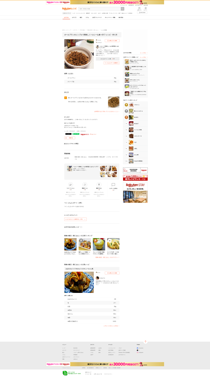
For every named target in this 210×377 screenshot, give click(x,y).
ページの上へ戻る (145, 342)
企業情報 (83, 367)
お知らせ (75, 359)
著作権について (98, 367)
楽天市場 (146, 5)
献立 (81, 17)
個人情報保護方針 (90, 367)
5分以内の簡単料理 (93, 157)
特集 (63, 359)
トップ (63, 348)
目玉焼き (130, 13)
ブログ (120, 348)
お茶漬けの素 (105, 13)
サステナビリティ (108, 374)
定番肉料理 (92, 348)
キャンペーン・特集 (110, 17)
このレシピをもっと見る (110, 326)
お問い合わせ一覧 (98, 374)
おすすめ (66, 17)
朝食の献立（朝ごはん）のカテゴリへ (107, 257)
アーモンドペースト (113, 13)
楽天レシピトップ (66, 30)
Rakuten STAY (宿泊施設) (124, 352)
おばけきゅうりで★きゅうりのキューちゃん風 (79, 268)
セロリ (99, 13)
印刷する (71, 137)
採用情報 (105, 367)
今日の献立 (82, 30)
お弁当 (100, 348)
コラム (87, 17)
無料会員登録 (142, 12)
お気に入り (139, 10)
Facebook (141, 348)
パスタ (91, 352)
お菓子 (91, 354)
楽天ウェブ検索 (122, 350)
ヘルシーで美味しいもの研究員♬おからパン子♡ (86, 166)
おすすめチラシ (138, 5)
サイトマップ (76, 350)
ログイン (145, 10)
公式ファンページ (97, 17)
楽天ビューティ (111, 352)
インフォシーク (123, 5)
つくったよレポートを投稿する (111, 62)
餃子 (120, 13)
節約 (99, 352)
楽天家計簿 (131, 5)
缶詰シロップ (124, 13)
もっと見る (143, 52)
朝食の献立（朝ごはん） (93, 30)
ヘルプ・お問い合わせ (78, 352)
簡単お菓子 (102, 157)
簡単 (99, 350)
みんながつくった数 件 (108, 58)
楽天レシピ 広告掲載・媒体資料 (114, 367)
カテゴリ (74, 17)
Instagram (141, 352)
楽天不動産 (110, 350)
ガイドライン (76, 357)
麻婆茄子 (88, 13)
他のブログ (93, 134)
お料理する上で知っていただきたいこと (106, 111)
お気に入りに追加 (113, 40)
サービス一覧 (88, 374)
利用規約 (75, 354)
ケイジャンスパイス (80, 13)
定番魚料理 (92, 350)
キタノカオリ (94, 13)
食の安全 (121, 17)
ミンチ (73, 13)
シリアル (108, 157)
